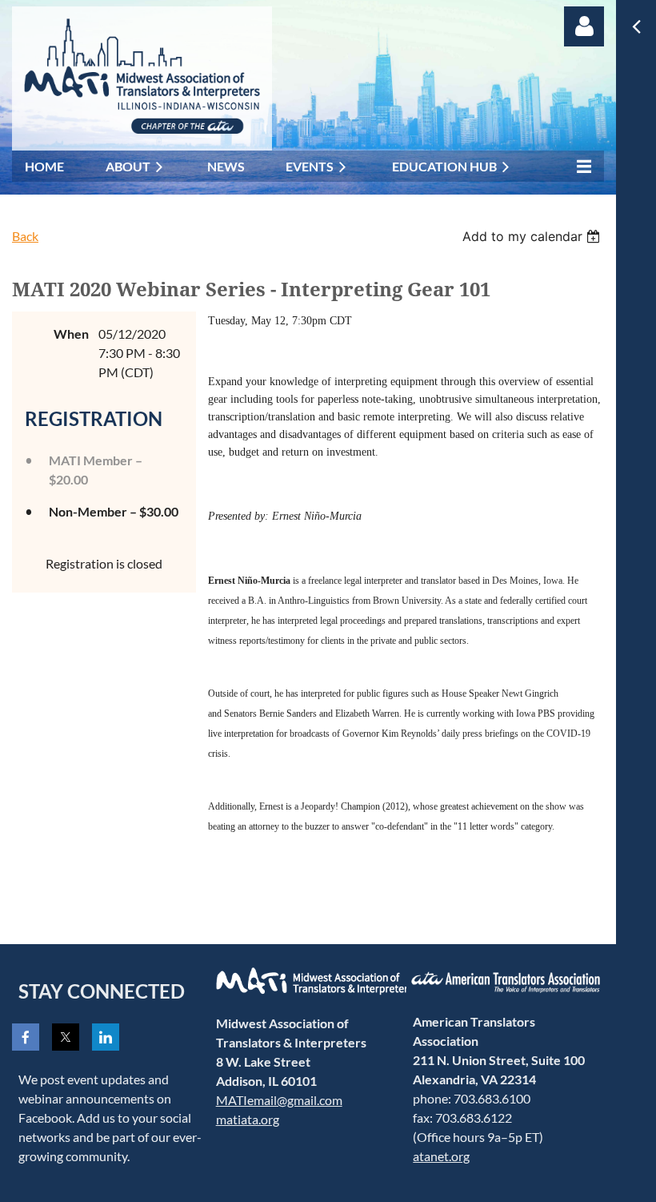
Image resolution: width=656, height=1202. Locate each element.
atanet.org (441, 1156)
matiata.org (247, 1119)
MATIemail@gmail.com (279, 1100)
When (71, 333)
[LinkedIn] (105, 1037)
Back (25, 235)
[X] (65, 1037)
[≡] (580, 166)
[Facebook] (25, 1037)
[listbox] (533, 236)
